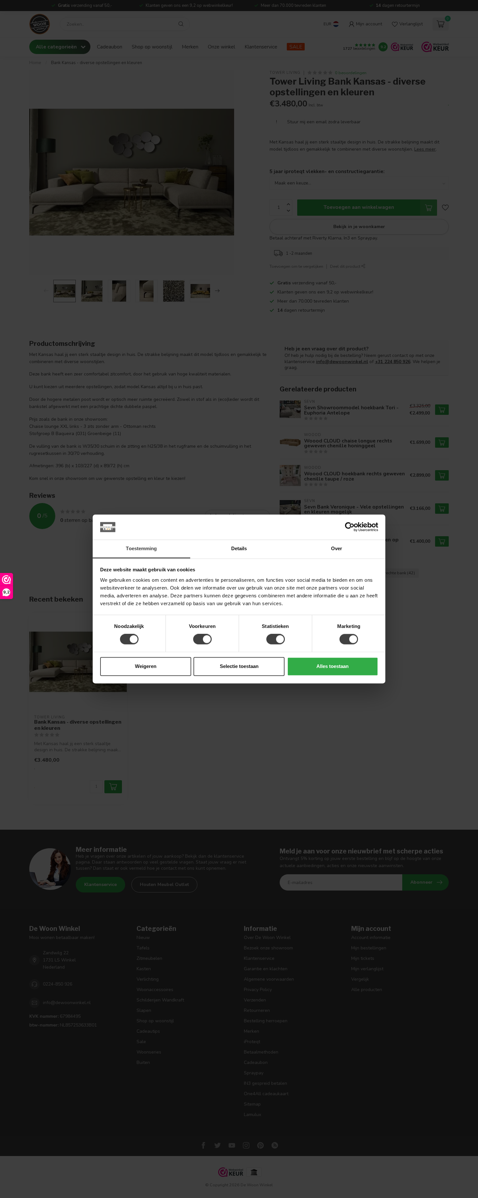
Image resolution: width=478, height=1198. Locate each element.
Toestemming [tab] (141, 548)
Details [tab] (239, 548)
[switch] (202, 639)
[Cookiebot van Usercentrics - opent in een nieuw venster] (349, 527)
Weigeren (145, 666)
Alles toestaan (332, 666)
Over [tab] (336, 548)
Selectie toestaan (239, 666)
